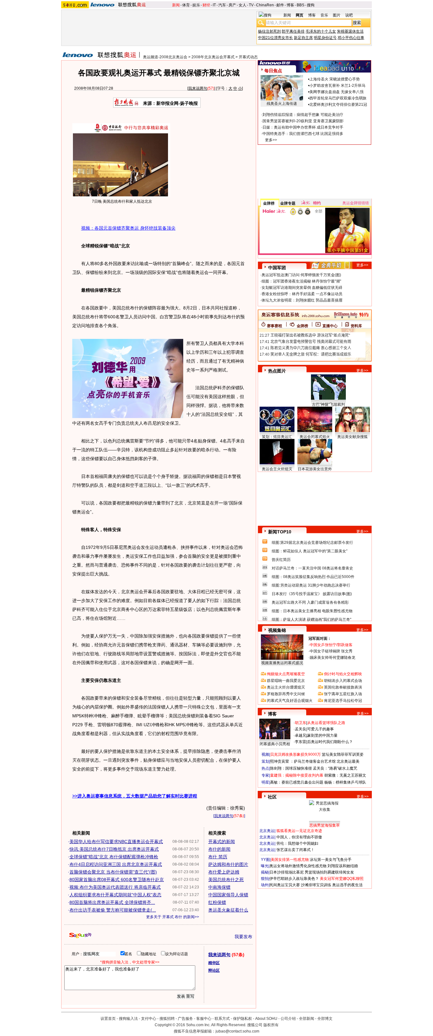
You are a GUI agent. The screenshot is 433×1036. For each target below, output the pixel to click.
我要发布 (243, 936)
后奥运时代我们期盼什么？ (330, 742)
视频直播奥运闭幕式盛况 (282, 663)
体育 (186, 5)
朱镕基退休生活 (350, 31)
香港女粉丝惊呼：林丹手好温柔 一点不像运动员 (302, 294)
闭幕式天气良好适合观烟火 (290, 700)
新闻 (176, 5)
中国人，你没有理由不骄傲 (299, 837)
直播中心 (330, 326)
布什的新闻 (219, 849)
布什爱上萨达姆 (223, 871)
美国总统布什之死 (226, 879)
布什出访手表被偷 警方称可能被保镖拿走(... (112, 909)
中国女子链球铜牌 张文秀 (331, 651)
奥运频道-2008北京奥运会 (165, 57)
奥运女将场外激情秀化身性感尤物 (297, 866)
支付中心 (148, 1018)
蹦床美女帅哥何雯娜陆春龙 (332, 657)
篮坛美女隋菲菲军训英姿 (343, 754)
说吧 (349, 15)
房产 (232, 5)
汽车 (222, 5)
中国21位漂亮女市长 (275, 37)
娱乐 (196, 5)
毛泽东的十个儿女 (321, 31)
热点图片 (277, 370)
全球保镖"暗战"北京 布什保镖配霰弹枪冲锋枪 (113, 856)
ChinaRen (265, 5)
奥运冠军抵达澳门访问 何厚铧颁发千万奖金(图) (301, 275)
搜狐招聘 (167, 1018)
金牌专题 (287, 203)
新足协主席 (303, 37)
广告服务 (185, 1018)
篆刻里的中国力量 (322, 735)
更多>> (271, 140)
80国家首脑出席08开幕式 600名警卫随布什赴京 (116, 879)
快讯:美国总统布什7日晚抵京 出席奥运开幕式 (114, 849)
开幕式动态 (248, 57)
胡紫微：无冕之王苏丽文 (345, 775)
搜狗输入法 (128, 1018)
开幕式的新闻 (221, 841)
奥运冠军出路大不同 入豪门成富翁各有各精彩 (310, 602)
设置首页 (108, 1018)
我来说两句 (197, 88)
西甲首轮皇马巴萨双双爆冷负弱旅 (337, 98)
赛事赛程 (274, 326)
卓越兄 (300, 735)
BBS (300, 5)
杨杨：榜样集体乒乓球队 (345, 782)
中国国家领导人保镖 (228, 894)
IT (214, 5)
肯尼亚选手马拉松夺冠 (343, 700)
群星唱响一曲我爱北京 (286, 680)
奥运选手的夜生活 (347, 885)
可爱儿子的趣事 (320, 729)
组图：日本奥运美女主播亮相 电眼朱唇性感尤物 (312, 611)
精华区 (214, 963)
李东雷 (300, 742)
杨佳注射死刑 (269, 31)
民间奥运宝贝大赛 (284, 885)
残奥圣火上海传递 (282, 103)
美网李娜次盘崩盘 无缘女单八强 (336, 92)
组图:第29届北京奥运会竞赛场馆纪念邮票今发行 (312, 542)
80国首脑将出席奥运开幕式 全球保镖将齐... (112, 902)
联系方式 (222, 1018)
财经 (206, 5)
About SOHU (266, 1018)
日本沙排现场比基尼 (286, 872)
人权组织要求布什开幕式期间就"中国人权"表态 (115, 894)
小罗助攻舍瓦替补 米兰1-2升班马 (337, 85)
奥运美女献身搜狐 (352, 437)
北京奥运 (267, 831)
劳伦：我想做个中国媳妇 (297, 843)
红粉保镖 (217, 902)
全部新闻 (306, 1018)
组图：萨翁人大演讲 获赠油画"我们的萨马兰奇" (311, 619)
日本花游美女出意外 (315, 469)
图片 (336, 15)
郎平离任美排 (293, 31)
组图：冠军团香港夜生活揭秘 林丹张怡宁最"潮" (301, 281)
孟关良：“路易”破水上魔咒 (335, 768)
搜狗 (310, 5)
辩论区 (214, 970)
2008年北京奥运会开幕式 (213, 57)
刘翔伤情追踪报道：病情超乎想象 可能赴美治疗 (302, 114)
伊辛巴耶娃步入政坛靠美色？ (294, 878)
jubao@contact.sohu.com (237, 1031)
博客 (290, 5)
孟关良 (300, 729)
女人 (242, 5)
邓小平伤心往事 (351, 37)
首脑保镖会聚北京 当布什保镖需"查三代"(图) (113, 871)
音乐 (324, 15)
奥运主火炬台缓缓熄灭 (286, 687)
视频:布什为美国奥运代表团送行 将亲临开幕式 (115, 887)
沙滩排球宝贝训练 (316, 885)
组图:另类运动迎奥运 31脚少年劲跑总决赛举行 (311, 585)
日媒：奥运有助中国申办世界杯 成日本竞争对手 (302, 127)
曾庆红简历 (281, 559)
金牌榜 (269, 203)
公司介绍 (288, 1018)
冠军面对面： (319, 638)
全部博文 (325, 1018)
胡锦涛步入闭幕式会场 (343, 680)
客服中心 (203, 1018)
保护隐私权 (242, 1018)
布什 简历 (217, 856)
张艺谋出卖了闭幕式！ (295, 850)
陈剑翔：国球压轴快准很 (291, 768)
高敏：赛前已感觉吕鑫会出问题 (296, 782)
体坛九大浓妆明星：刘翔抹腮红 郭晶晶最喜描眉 (302, 300)
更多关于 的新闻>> (172, 917)
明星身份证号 (325, 37)
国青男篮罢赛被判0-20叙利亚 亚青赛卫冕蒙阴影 (303, 121)
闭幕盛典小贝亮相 (275, 744)
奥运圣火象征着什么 (228, 909)
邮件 (280, 5)
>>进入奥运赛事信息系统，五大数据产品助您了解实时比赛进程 (134, 795)
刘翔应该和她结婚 (342, 866)
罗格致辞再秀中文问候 (286, 694)
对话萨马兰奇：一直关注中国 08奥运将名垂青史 (312, 568)
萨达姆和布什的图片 (228, 864)
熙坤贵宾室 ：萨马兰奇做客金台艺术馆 (303, 761)
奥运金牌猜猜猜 (355, 203)
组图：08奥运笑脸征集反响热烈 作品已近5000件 (313, 577)
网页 (299, 15)
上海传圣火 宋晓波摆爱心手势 (334, 79)
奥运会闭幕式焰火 (315, 437)
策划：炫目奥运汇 (277, 437)
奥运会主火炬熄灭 (277, 469)
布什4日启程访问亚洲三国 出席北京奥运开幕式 (115, 864)
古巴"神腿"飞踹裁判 (328, 404)
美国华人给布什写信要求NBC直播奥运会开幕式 (116, 841)
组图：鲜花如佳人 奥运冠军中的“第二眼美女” (309, 551)
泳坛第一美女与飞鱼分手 (331, 859)
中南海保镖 (219, 887)
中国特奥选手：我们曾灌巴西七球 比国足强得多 (302, 133)
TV (251, 5)
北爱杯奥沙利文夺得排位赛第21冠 (338, 104)
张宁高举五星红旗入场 (343, 694)
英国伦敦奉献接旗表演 (343, 687)
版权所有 (271, 1025)
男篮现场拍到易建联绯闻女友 (329, 872)
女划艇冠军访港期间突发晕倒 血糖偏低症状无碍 (302, 287)
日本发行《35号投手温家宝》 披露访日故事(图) (312, 594)
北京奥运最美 (348, 761)
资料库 (356, 326)
